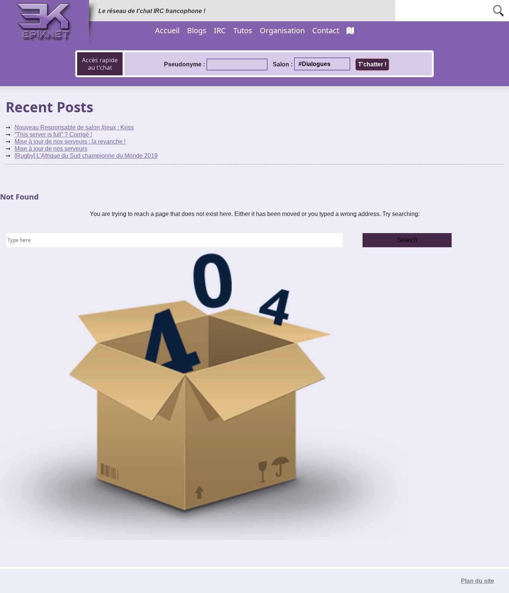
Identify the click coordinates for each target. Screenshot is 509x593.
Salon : (283, 64)
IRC (220, 30)
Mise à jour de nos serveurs (51, 148)
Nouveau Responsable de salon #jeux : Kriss (74, 127)
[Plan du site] (350, 30)
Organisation (282, 30)
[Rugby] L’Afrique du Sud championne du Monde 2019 (86, 156)
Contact (325, 30)
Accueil (167, 30)
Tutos (242, 30)
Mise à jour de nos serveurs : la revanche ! (70, 141)
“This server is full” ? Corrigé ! (53, 134)
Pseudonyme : (184, 64)
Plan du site (477, 581)
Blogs (196, 30)
